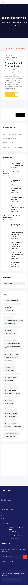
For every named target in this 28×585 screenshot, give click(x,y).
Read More (9, 94)
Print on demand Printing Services (13, 65)
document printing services (11, 357)
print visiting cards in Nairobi (11, 433)
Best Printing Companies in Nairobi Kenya (15, 244)
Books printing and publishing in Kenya (14, 320)
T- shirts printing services (16, 189)
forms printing (8, 361)
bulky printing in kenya (10, 333)
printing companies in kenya (11, 397)
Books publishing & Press (7, 510)
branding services (9, 330)
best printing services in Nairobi (12, 304)
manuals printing (9, 374)
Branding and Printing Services (17, 225)
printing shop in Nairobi (10, 423)
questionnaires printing (10, 436)
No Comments (10, 59)
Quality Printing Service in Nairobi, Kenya (17, 254)
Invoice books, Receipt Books (16, 181)
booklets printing (9, 310)
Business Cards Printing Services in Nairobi (17, 207)
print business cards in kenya (11, 387)
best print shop (8, 307)
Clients (2, 494)
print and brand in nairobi (11, 377)
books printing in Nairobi (10, 324)
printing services (9, 407)
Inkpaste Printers (11, 57)
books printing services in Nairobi (12, 327)
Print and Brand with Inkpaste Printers (13, 173)
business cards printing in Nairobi (12, 343)
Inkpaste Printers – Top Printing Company (17, 234)
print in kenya (8, 426)
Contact (3, 518)
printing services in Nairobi (11, 413)
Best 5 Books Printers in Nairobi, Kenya (13, 130)
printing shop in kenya (10, 420)
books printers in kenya (10, 314)
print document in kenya (10, 390)
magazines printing (9, 371)
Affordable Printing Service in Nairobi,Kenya (13, 217)
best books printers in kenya (11, 301)
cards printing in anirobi (10, 351)
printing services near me (10, 417)
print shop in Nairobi (9, 430)
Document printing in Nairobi (11, 354)
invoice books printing (10, 367)
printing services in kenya (11, 410)
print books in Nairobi (10, 384)
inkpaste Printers (9, 364)
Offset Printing (4, 504)
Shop (2, 513)
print (17, 374)
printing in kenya (8, 400)
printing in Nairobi (9, 403)
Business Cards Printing (16, 263)
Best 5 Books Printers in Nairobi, (17, 164)
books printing (8, 317)
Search (5, 112)
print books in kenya (9, 380)
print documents (8, 394)
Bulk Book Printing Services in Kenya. (12, 134)
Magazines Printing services (17, 198)
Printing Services (5, 507)
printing (18, 394)
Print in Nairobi (17, 426)
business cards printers (10, 340)
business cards (8, 337)
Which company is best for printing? (12, 147)
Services (3, 515)
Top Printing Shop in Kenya (10, 138)
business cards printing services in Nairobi (13, 347)
